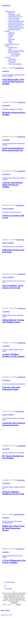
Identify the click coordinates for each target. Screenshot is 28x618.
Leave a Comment (8, 208)
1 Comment (6, 140)
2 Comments (6, 105)
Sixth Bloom (6, 5)
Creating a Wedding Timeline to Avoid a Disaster (13, 355)
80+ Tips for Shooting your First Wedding (13, 457)
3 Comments (6, 174)
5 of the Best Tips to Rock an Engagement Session (13, 424)
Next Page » (8, 588)
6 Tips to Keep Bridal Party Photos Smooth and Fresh (13, 149)
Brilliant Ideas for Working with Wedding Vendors (13, 321)
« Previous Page (9, 582)
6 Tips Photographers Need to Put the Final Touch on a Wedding (13, 81)
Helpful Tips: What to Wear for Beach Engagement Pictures (13, 528)
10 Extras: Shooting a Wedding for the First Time (13, 493)
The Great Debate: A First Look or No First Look (12, 287)
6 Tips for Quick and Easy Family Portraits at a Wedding (12, 184)
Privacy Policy (5, 610)
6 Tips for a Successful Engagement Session (11, 388)
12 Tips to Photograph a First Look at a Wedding (14, 561)
